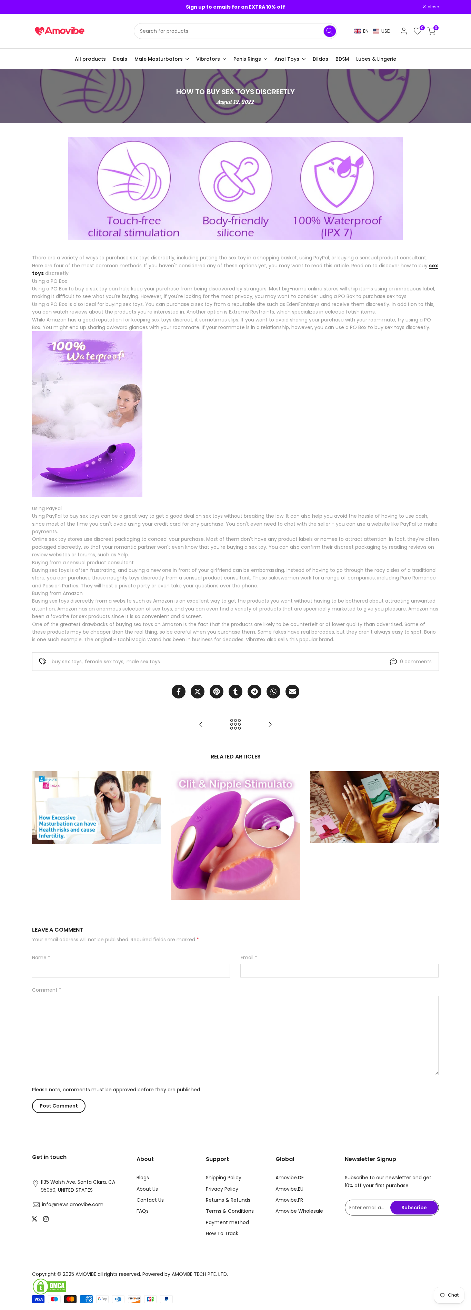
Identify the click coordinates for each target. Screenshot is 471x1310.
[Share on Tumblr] (235, 691)
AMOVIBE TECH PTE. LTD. (200, 1274)
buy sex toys (67, 661)
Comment (46, 989)
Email (249, 957)
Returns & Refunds (228, 1200)
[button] (372, 31)
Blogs (143, 1177)
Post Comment (59, 1105)
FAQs (143, 1211)
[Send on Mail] (292, 691)
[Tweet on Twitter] (197, 691)
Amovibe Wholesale (299, 1211)
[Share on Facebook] (179, 691)
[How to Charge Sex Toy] (270, 724)
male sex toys (143, 661)
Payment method (227, 1222)
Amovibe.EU (289, 1188)
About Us (147, 1188)
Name (41, 957)
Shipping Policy (223, 1177)
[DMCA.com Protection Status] (131, 1286)
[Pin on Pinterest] (216, 691)
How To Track (222, 1233)
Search (329, 31)
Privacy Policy (222, 1188)
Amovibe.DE (289, 1177)
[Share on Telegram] (254, 691)
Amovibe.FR (289, 1200)
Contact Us (150, 1200)
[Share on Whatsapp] (273, 691)
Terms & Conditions (230, 1211)
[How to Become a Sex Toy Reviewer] (201, 724)
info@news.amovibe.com (72, 1204)
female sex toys (104, 661)
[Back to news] (235, 724)
